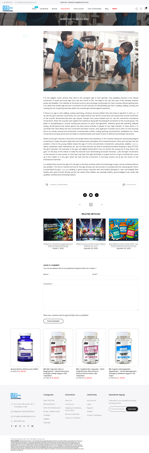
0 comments (131, 184)
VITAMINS (46, 415)
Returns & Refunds (72, 414)
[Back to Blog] (90, 204)
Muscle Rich (65, 9)
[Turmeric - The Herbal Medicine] (101, 204)
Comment (48, 284)
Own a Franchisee (94, 9)
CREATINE (46, 423)
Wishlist (90, 411)
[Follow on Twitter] (16, 426)
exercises (65, 169)
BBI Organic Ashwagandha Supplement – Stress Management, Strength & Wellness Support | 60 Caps (123, 372)
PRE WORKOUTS (49, 404)
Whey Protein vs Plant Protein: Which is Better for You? (90, 245)
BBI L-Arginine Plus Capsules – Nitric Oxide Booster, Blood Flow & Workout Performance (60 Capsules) (90, 372)
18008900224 (8, 2)
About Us (68, 400)
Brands (54, 9)
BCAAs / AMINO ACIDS (51, 411)
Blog (106, 9)
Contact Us (69, 404)
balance (135, 144)
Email (95, 274)
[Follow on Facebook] (12, 426)
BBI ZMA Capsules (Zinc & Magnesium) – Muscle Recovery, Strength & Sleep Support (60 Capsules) (56, 372)
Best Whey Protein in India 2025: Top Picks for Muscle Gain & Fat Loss (123, 245)
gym (134, 113)
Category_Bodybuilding (58, 184)
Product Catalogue (94, 415)
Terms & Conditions (72, 418)
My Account (91, 400)
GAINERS (46, 419)
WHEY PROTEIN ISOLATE (52, 408)
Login (89, 404)
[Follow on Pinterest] (28, 426)
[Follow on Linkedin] (24, 426)
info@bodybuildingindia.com (27, 2)
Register (90, 408)
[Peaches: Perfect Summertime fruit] (79, 204)
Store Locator (79, 9)
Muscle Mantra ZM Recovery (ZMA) (24, 369)
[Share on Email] (91, 195)
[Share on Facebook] (85, 195)
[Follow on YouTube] (32, 426)
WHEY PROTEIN (48, 400)
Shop (35, 8)
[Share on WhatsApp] (97, 195)
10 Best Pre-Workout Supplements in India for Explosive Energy (58, 245)
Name (46, 274)
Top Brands (44, 9)
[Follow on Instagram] (20, 426)
